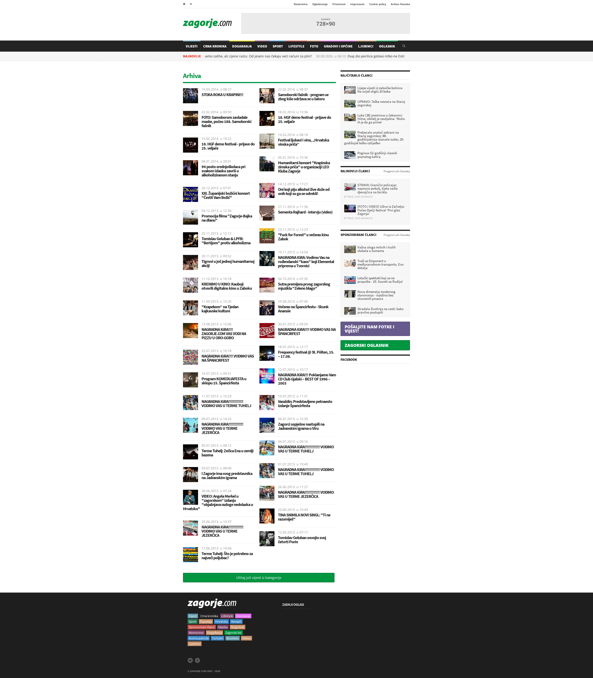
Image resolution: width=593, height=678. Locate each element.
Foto (314, 46)
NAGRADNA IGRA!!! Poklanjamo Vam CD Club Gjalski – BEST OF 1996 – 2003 (307, 379)
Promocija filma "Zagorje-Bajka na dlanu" (227, 218)
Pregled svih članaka (397, 171)
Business (233, 638)
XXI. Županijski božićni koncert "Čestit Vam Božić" (226, 195)
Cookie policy (377, 4)
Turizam (217, 638)
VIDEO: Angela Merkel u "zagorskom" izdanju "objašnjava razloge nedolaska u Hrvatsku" (218, 502)
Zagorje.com (207, 23)
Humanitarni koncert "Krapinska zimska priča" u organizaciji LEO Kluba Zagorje (304, 167)
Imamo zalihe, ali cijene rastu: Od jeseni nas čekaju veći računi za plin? (234, 56)
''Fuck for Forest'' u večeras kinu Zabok (303, 237)
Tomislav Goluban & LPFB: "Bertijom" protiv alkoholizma (226, 240)
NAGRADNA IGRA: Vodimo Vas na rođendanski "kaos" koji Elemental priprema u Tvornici (306, 261)
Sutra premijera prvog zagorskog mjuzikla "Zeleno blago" (304, 286)
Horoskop (243, 616)
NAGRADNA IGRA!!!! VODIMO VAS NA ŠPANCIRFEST (228, 358)
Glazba (222, 627)
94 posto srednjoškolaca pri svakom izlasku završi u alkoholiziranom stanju (223, 171)
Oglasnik (387, 46)
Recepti (236, 621)
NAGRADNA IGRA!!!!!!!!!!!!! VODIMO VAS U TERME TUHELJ (226, 403)
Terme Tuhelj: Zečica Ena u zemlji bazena (227, 453)
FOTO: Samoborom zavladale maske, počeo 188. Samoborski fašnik (226, 121)
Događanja (242, 46)
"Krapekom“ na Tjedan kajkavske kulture (220, 309)
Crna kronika (209, 616)
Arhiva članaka (400, 4)
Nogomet (237, 627)
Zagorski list (233, 633)
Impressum (357, 4)
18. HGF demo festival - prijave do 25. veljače (228, 146)
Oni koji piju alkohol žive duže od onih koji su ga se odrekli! (303, 191)
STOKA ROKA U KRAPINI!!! (222, 94)
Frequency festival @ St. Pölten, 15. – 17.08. (306, 354)
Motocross (196, 633)
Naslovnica (301, 4)
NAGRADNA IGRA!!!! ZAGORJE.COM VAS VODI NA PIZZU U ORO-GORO (224, 333)
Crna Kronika (215, 46)
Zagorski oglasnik (366, 345)
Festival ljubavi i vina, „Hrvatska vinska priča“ (303, 142)
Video (262, 46)
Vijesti (192, 46)
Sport (278, 46)
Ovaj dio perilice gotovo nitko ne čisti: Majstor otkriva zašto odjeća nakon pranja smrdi (391, 56)
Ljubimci (365, 46)
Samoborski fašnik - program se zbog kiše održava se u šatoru (303, 96)
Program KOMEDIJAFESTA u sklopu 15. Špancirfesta (224, 381)
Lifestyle (296, 46)
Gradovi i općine (338, 46)
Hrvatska (221, 621)
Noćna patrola (198, 638)
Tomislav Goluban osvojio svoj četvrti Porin (302, 539)
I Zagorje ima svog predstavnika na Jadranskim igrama (227, 475)
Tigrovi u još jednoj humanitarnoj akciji (228, 263)
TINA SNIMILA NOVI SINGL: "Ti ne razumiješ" (304, 517)
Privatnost (339, 4)
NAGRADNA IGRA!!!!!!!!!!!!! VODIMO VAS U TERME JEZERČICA (222, 428)
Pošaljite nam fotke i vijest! (369, 329)
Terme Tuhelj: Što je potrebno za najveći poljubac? (227, 555)
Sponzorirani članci (202, 627)
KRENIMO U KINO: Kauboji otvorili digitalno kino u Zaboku (227, 286)
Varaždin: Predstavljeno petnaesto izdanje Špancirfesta (305, 403)
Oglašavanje (320, 4)
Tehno (246, 638)
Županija (206, 621)
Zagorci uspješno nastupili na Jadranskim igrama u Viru (301, 426)
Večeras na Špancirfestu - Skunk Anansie (303, 309)
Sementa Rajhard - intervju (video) (305, 212)
